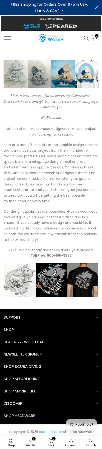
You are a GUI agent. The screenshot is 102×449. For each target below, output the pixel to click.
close (96, 7)
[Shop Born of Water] (31, 26)
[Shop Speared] (62, 26)
